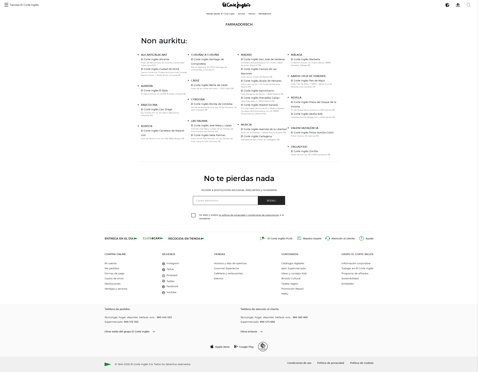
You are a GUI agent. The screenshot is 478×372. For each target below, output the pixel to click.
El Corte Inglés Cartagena (256, 136)
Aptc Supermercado (293, 268)
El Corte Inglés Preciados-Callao (260, 97)
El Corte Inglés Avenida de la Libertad (264, 129)
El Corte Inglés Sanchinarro (257, 90)
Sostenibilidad (350, 278)
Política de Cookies (361, 363)
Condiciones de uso (299, 363)
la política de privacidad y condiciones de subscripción (249, 215)
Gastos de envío (114, 278)
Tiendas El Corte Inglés (24, 5)
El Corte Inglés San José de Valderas (263, 59)
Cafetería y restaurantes (228, 273)
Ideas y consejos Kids (294, 273)
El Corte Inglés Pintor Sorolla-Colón (312, 132)
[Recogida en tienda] (186, 238)
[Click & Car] (153, 238)
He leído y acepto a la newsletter (241, 216)
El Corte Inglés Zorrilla (304, 151)
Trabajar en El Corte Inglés (357, 268)
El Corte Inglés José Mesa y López (211, 125)
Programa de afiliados (355, 273)
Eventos (218, 278)
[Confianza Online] (263, 346)
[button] (6, 4)
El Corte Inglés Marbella (305, 59)
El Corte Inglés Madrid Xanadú (259, 104)
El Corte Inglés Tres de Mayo (308, 80)
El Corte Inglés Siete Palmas (208, 135)
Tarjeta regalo (289, 283)
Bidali (271, 200)
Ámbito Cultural (291, 278)
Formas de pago (114, 273)
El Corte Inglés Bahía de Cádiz (209, 85)
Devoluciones (112, 283)
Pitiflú (284, 293)
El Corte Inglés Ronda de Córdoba (211, 103)
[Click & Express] (121, 238)
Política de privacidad (330, 363)
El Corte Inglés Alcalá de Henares (261, 80)
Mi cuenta (111, 263)
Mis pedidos (112, 268)
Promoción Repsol (292, 288)
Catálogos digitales (292, 263)
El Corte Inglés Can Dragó (156, 109)
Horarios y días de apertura (230, 263)
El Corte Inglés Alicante (155, 59)
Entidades (348, 283)
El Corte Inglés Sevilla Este (307, 113)
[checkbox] (193, 215)
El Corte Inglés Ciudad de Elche (160, 68)
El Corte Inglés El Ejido (154, 90)
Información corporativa (356, 263)
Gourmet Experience (226, 268)
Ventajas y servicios (116, 288)
